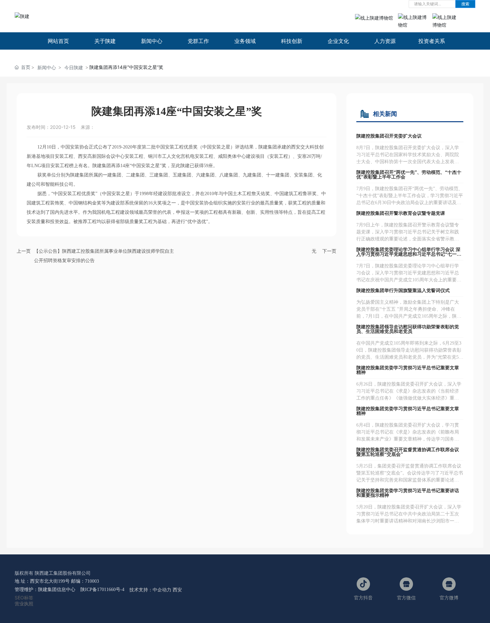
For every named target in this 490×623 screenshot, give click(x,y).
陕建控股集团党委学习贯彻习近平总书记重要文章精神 (407, 370)
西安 (177, 589)
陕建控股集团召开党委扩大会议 (389, 136)
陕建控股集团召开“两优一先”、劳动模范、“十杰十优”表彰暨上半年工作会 (408, 174)
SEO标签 (24, 597)
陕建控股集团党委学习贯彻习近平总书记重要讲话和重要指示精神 (407, 493)
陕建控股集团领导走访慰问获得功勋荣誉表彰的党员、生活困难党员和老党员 (407, 329)
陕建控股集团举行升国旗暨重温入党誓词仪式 (403, 290)
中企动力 (162, 589)
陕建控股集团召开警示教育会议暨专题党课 (400, 213)
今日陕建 (73, 67)
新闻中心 (46, 67)
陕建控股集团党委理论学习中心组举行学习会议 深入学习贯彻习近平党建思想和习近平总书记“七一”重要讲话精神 (408, 254)
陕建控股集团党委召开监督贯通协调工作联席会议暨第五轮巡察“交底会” (407, 452)
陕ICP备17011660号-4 (102, 589)
